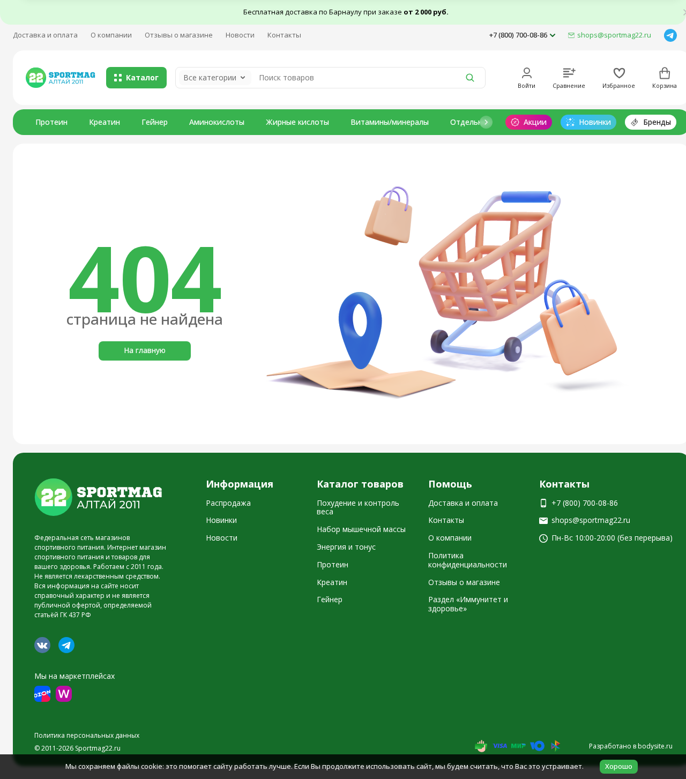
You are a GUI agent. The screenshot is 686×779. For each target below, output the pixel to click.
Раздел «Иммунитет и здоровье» (468, 603)
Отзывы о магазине (179, 35)
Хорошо (618, 766)
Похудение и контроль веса (358, 507)
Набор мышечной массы (361, 529)
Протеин (51, 122)
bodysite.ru (655, 746)
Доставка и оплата (45, 35)
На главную (145, 350)
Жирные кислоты (297, 122)
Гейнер (154, 122)
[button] (486, 122)
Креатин (104, 122)
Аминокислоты (216, 122)
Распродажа (228, 503)
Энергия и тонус (346, 547)
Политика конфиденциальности (467, 560)
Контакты (284, 35)
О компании (111, 35)
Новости (240, 35)
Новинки (221, 520)
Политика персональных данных (86, 735)
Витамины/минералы (390, 122)
